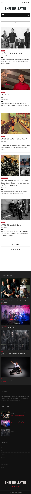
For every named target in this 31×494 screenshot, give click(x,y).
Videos (3, 92)
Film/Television (4, 460)
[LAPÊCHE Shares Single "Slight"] (15, 37)
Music (3, 50)
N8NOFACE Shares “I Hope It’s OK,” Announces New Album (14, 380)
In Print (2, 467)
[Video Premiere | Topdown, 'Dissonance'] (15, 315)
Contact (3, 471)
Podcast (3, 454)
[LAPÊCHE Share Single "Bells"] (15, 209)
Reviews (3, 457)
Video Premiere (4, 326)
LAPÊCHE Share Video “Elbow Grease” (14, 139)
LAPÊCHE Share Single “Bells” (11, 225)
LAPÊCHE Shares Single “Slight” (11, 53)
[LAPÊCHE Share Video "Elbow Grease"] (15, 123)
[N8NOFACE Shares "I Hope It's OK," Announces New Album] (15, 367)
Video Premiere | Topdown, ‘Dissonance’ (10, 327)
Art (1, 450)
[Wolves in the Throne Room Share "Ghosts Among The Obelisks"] (15, 340)
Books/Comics (4, 464)
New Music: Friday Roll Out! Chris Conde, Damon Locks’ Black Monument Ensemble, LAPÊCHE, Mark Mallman (15, 183)
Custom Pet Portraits (5, 260)
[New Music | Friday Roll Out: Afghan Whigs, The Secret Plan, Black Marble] (15, 288)
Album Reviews (5, 178)
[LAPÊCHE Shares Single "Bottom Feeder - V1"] (15, 79)
